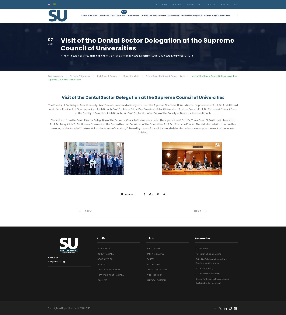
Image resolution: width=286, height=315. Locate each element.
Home (84, 15)
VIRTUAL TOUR (153, 264)
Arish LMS (225, 4)
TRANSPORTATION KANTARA (111, 275)
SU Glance (225, 15)
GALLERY (150, 259)
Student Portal (193, 4)
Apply (164, 4)
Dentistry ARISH (99, 55)
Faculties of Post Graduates (112, 15)
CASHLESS (102, 280)
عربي (155, 4)
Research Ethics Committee (209, 253)
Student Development (192, 15)
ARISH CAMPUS (154, 248)
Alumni (207, 15)
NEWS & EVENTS (105, 259)
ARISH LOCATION (154, 275)
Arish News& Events (76, 55)
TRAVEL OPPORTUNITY (157, 269)
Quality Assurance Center (153, 15)
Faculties (92, 15)
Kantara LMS (210, 4)
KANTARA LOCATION (156, 280)
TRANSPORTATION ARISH (109, 269)
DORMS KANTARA (106, 253)
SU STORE (102, 264)
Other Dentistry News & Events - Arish (135, 55)
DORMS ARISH (104, 248)
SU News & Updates (172, 55)
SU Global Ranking (204, 268)
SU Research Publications (208, 273)
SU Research (173, 15)
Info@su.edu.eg (56, 261)
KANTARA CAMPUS (155, 253)
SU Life (215, 15)
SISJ (236, 4)
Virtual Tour (176, 4)
